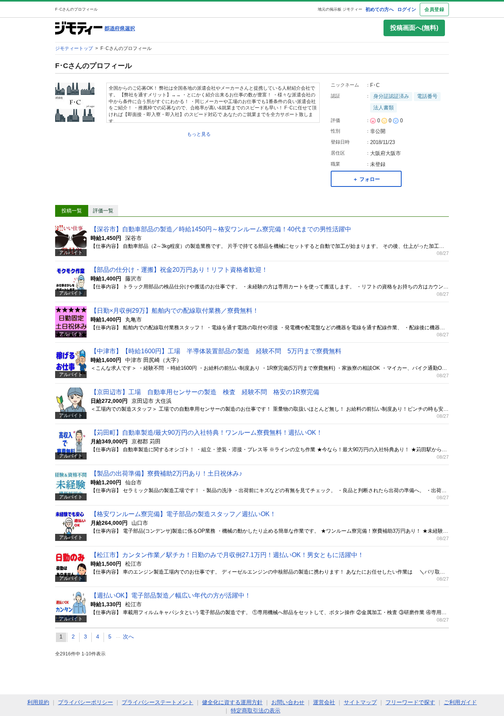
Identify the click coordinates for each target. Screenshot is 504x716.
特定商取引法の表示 (255, 710)
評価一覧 (103, 211)
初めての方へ (379, 9)
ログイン (406, 9)
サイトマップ (360, 702)
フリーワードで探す (410, 702)
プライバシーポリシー (85, 702)
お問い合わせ (287, 702)
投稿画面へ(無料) (414, 27)
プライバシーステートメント (157, 702)
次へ (128, 636)
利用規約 (38, 702)
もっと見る (199, 134)
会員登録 (434, 9)
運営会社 (324, 702)
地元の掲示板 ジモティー (340, 9)
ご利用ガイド (460, 702)
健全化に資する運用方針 (232, 702)
